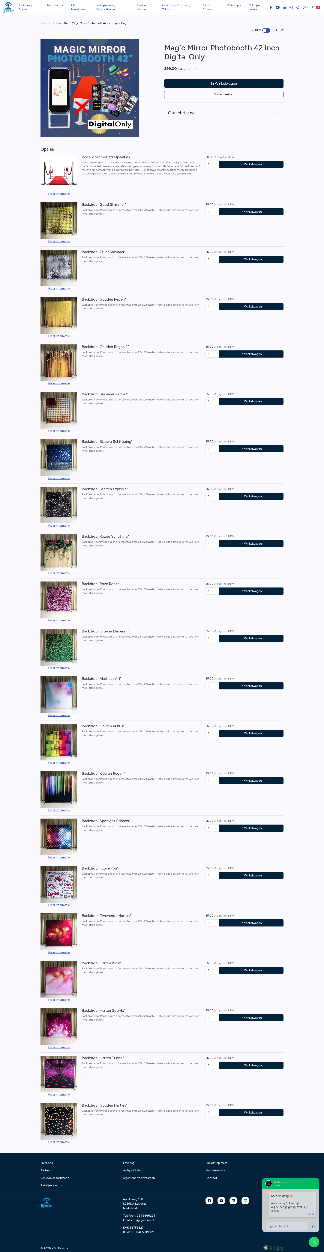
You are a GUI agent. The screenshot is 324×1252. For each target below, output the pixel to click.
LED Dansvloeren (78, 7)
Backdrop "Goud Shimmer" (104, 204)
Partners (46, 1170)
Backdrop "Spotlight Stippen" (106, 821)
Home (44, 23)
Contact (211, 1178)
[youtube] (221, 1200)
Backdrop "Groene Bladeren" (105, 631)
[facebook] (209, 1200)
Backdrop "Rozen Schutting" (105, 536)
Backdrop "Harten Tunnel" (103, 1058)
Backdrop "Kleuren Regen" (103, 773)
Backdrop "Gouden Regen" (104, 299)
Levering (128, 1163)
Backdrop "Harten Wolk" (101, 963)
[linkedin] (233, 1200)
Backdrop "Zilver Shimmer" (103, 252)
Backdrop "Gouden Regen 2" (105, 346)
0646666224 (146, 1215)
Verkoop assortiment (54, 1178)
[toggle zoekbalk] (298, 7)
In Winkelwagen (224, 83)
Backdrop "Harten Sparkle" (103, 1010)
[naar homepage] (8, 7)
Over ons (46, 1163)
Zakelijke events (254, 7)
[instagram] (245, 1200)
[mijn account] (305, 7)
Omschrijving (181, 112)
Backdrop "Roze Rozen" (101, 583)
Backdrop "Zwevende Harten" (106, 915)
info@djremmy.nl (142, 1220)
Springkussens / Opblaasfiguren (105, 7)
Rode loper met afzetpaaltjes (106, 157)
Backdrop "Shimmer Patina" (104, 394)
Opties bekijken (224, 94)
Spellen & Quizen (142, 7)
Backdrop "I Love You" (100, 868)
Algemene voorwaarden (139, 1178)
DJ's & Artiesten (208, 7)
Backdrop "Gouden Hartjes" (104, 1105)
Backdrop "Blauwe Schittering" (107, 441)
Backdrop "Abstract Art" (101, 678)
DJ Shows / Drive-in (25, 7)
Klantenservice (215, 1170)
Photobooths (55, 5)
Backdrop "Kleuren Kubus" (103, 726)
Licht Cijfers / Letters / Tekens (176, 7)
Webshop (233, 5)
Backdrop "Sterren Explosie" (105, 489)
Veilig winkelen (132, 1170)
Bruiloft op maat (216, 1163)
